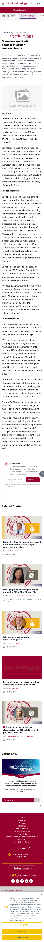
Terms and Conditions (22, 831)
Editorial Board (22, 828)
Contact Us (22, 834)
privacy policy (11, 486)
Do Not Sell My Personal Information (22, 836)
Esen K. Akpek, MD (27, 736)
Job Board (22, 839)
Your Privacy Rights (22, 842)
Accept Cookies (22, 938)
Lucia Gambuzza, (12, 736)
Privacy (22, 823)
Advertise (22, 820)
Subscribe (31, 480)
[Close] (41, 894)
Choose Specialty (19, 10)
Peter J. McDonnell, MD (14, 643)
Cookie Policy (19, 920)
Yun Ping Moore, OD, (13, 596)
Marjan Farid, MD (12, 688)
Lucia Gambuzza (12, 551)
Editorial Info (22, 826)
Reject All (21, 931)
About (22, 817)
